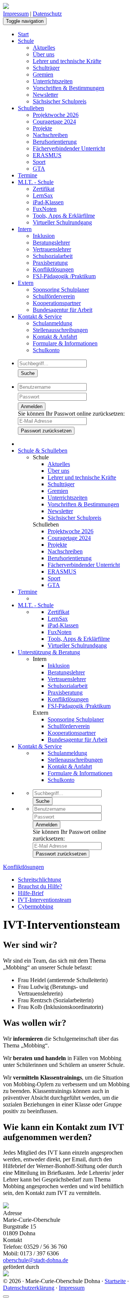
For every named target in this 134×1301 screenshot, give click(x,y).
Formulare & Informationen (65, 343)
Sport (39, 162)
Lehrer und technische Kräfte (67, 61)
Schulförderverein (54, 296)
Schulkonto (46, 350)
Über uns (43, 54)
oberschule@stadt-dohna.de (35, 1260)
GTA (39, 168)
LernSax (43, 195)
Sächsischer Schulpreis (59, 101)
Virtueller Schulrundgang (62, 222)
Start (23, 34)
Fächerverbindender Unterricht (69, 148)
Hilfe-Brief (31, 893)
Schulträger (46, 68)
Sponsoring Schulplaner (61, 289)
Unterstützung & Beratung (49, 652)
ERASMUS (47, 155)
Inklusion (44, 236)
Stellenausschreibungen (60, 330)
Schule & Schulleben (42, 450)
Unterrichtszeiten (53, 81)
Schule (26, 41)
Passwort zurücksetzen (46, 431)
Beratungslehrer (51, 242)
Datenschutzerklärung (28, 1288)
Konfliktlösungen (53, 269)
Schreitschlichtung (39, 879)
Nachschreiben (50, 135)
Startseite (115, 1281)
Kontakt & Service (40, 316)
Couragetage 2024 (54, 121)
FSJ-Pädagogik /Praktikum (64, 276)
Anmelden (31, 406)
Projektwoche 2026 (56, 115)
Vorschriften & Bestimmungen (68, 88)
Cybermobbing (35, 906)
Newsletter (45, 94)
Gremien (43, 74)
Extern (26, 283)
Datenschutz (47, 13)
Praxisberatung (50, 263)
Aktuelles (44, 47)
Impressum (16, 13)
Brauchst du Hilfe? (40, 886)
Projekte (42, 128)
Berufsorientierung (55, 142)
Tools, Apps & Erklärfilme (64, 215)
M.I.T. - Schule (36, 182)
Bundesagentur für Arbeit (62, 310)
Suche (28, 373)
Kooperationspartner (57, 303)
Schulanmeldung (52, 323)
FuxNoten (45, 209)
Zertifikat (43, 189)
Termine (27, 175)
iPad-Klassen (48, 202)
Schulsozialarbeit (53, 256)
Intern (25, 229)
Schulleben (31, 108)
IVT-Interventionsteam (44, 900)
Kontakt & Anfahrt (55, 336)
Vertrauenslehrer (52, 249)
